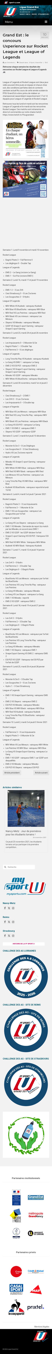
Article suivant (41, 773)
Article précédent (12, 773)
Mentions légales (41, 1327)
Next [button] (45, 824)
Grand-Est (38, 62)
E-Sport (31, 62)
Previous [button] (6, 824)
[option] (26, 822)
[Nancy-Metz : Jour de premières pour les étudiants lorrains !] (26, 808)
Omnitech (10, 62)
